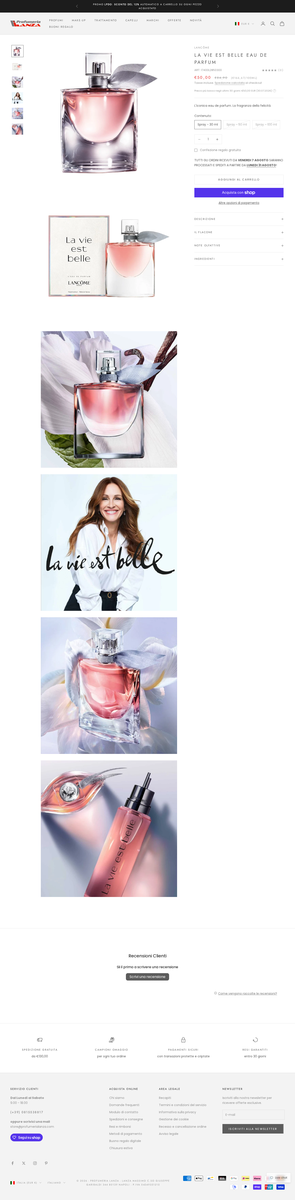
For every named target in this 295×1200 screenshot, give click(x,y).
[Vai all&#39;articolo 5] (17, 113)
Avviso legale (168, 1134)
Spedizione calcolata (230, 83)
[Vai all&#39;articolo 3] (17, 82)
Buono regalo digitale (125, 1141)
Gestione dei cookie (174, 1119)
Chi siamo (116, 1098)
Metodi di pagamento (125, 1134)
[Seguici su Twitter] (24, 1163)
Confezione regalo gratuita (220, 150)
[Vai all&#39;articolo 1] (17, 51)
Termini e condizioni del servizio (182, 1105)
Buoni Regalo (61, 27)
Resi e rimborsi (120, 1126)
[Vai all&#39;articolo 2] (17, 67)
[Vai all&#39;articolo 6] (17, 129)
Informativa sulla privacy (177, 1112)
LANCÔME (202, 48)
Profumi (56, 20)
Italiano (54, 1182)
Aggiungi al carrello (239, 179)
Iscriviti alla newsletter (253, 1129)
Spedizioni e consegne (126, 1119)
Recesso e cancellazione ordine (182, 1126)
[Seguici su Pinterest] (46, 1163)
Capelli (131, 20)
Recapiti (165, 1098)
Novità (196, 20)
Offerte (174, 20)
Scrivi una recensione (147, 976)
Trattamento (106, 20)
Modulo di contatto (123, 1112)
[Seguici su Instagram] (35, 1163)
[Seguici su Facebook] (12, 1163)
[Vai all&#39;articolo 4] (17, 98)
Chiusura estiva (121, 1148)
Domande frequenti (124, 1105)
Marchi (153, 20)
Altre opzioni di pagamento (239, 203)
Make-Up (79, 20)
